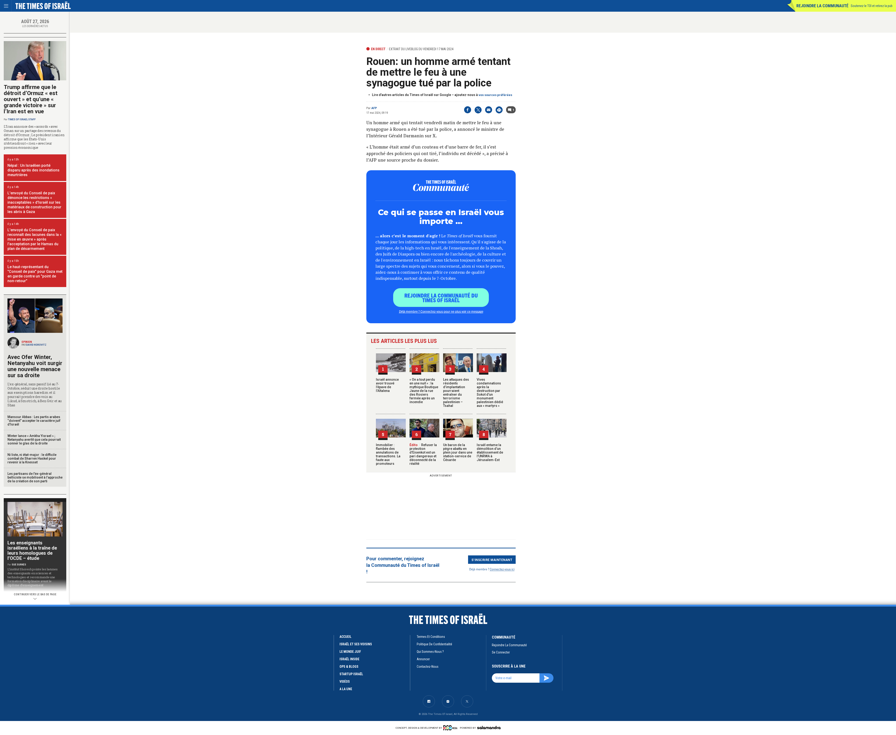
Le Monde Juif (350, 651)
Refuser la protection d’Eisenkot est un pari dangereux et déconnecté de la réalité (423, 454)
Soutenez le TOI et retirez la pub (871, 6)
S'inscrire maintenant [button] (492, 559)
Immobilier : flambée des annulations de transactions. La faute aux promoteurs (388, 454)
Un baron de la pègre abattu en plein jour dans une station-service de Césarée (457, 452)
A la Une (346, 689)
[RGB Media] (451, 727)
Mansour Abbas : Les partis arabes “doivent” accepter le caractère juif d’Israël (33, 420)
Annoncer (423, 659)
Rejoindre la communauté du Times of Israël (441, 297)
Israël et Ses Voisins (356, 644)
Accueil (345, 637)
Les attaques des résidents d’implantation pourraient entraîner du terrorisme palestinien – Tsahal (456, 393)
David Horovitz (36, 345)
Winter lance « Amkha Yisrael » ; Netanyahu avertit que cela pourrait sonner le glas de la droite (34, 439)
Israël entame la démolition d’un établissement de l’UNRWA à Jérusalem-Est (490, 452)
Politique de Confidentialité (434, 644)
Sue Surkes (19, 564)
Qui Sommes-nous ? (430, 651)
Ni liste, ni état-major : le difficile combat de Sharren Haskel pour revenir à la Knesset (31, 458)
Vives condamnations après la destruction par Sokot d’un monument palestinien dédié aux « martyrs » (490, 393)
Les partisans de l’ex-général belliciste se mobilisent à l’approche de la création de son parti (35, 477)
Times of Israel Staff (22, 119)
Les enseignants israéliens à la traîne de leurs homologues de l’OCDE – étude (32, 550)
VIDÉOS (345, 681)
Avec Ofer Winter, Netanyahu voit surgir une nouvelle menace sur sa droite (34, 366)
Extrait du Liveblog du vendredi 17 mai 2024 (421, 49)
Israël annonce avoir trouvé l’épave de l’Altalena (387, 385)
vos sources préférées (495, 95)
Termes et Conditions (431, 637)
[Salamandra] (488, 727)
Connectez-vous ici (502, 569)
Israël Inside (349, 659)
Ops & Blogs (349, 666)
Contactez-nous (427, 666)
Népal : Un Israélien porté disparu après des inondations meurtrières (33, 170)
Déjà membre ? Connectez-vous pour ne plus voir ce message (441, 311)
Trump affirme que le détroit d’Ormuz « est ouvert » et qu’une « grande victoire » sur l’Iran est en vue (30, 99)
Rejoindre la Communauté (822, 5)
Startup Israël (351, 674)
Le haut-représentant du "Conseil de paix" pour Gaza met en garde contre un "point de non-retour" (35, 274)
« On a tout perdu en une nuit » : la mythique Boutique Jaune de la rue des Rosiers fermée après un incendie (424, 391)
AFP (374, 108)
